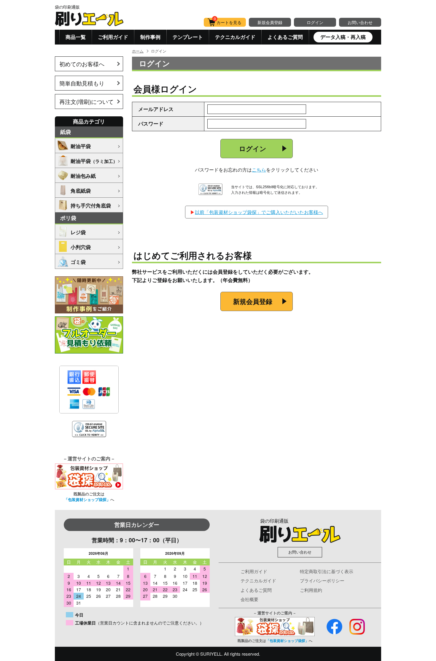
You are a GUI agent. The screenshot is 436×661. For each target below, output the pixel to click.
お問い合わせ (360, 22)
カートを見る (228, 21)
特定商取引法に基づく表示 (326, 571)
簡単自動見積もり (81, 83)
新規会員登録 (269, 22)
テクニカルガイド (235, 36)
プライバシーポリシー (322, 580)
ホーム (138, 51)
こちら (259, 169)
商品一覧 (76, 36)
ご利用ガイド (113, 36)
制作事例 (150, 36)
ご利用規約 (311, 590)
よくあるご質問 (285, 36)
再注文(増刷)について (86, 101)
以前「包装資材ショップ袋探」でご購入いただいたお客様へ (259, 212)
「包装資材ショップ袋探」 (87, 499)
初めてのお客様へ (81, 64)
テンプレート (188, 36)
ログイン (315, 22)
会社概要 (249, 599)
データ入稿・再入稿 (343, 36)
